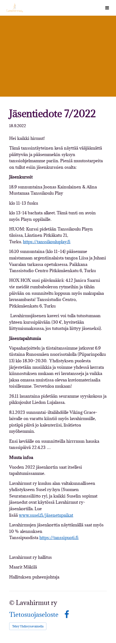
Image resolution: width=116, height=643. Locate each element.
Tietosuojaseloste (34, 615)
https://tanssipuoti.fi (59, 537)
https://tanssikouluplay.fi (46, 241)
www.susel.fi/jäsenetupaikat (46, 515)
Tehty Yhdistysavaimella (27, 626)
